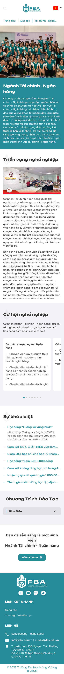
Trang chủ (9, 20)
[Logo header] (32, 8)
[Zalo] (35, 593)
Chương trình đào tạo (18, 615)
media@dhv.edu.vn (47, 640)
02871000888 (19, 633)
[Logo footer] (32, 581)
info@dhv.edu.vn (21, 640)
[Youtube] (28, 593)
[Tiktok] (43, 593)
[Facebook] (20, 593)
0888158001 (37, 633)
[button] (32, 427)
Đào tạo (25, 20)
